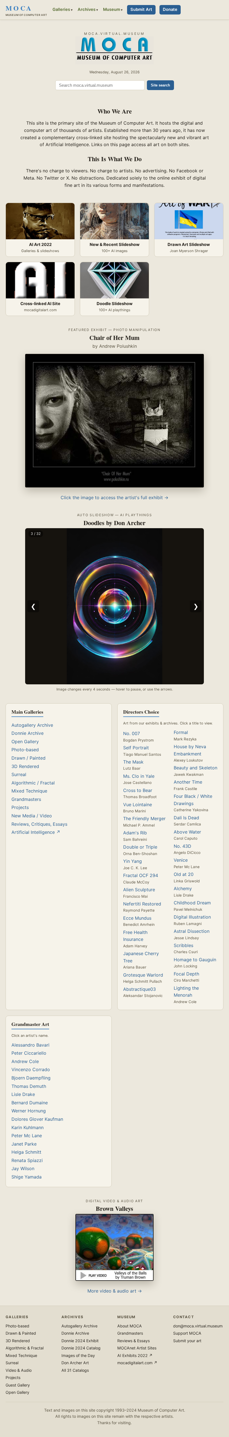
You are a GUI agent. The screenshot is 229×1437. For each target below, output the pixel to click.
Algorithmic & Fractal (25, 1348)
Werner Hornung (28, 1111)
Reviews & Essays (133, 1340)
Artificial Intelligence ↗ (35, 832)
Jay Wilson (22, 1168)
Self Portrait (136, 747)
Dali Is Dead (186, 817)
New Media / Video (31, 815)
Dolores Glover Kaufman (37, 1119)
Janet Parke (24, 1144)
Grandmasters (26, 799)
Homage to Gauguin (195, 959)
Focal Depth (186, 974)
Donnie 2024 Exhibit (80, 1340)
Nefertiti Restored (142, 904)
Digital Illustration (192, 917)
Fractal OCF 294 (140, 875)
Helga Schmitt (26, 1152)
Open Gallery (25, 741)
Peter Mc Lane (26, 1135)
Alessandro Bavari (30, 1045)
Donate (170, 9)
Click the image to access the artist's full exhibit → (114, 497)
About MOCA (129, 1326)
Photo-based (25, 749)
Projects (20, 807)
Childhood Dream (192, 902)
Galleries (61, 9)
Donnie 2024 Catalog (81, 1348)
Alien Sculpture (139, 889)
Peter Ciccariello (28, 1053)
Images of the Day (78, 1355)
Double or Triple (140, 847)
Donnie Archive (27, 733)
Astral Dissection (191, 931)
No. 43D (182, 846)
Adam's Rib (135, 832)
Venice (181, 860)
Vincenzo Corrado (30, 1069)
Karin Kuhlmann (27, 1127)
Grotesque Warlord (143, 975)
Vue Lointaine (137, 804)
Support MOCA (187, 1333)
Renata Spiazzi (27, 1160)
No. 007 (131, 733)
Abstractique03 (139, 989)
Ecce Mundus (137, 918)
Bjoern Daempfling (31, 1078)
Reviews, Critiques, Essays (39, 824)
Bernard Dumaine (29, 1102)
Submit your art (187, 1340)
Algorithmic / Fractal (33, 783)
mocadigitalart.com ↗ (137, 1362)
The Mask (133, 762)
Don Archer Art (75, 1362)
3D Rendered (25, 766)
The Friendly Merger (144, 818)
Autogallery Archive (32, 725)
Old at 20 (184, 874)
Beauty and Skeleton (195, 768)
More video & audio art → (114, 1291)
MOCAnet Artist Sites (136, 1348)
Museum (111, 9)
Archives (87, 9)
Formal (181, 732)
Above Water (187, 832)
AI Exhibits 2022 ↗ (134, 1355)
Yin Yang (132, 861)
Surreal (18, 774)
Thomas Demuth (28, 1086)
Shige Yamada (26, 1177)
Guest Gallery (18, 1385)
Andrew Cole (25, 1061)
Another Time (188, 782)
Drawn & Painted (21, 1333)
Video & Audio (19, 1370)
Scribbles (183, 945)
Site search (160, 85)
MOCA (26, 9)
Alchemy (183, 888)
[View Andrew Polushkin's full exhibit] (114, 486)
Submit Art (141, 9)
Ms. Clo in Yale (138, 776)
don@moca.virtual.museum (198, 1326)
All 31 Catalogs (75, 1370)
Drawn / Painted (28, 758)
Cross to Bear (137, 790)
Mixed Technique (29, 791)
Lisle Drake (23, 1094)
